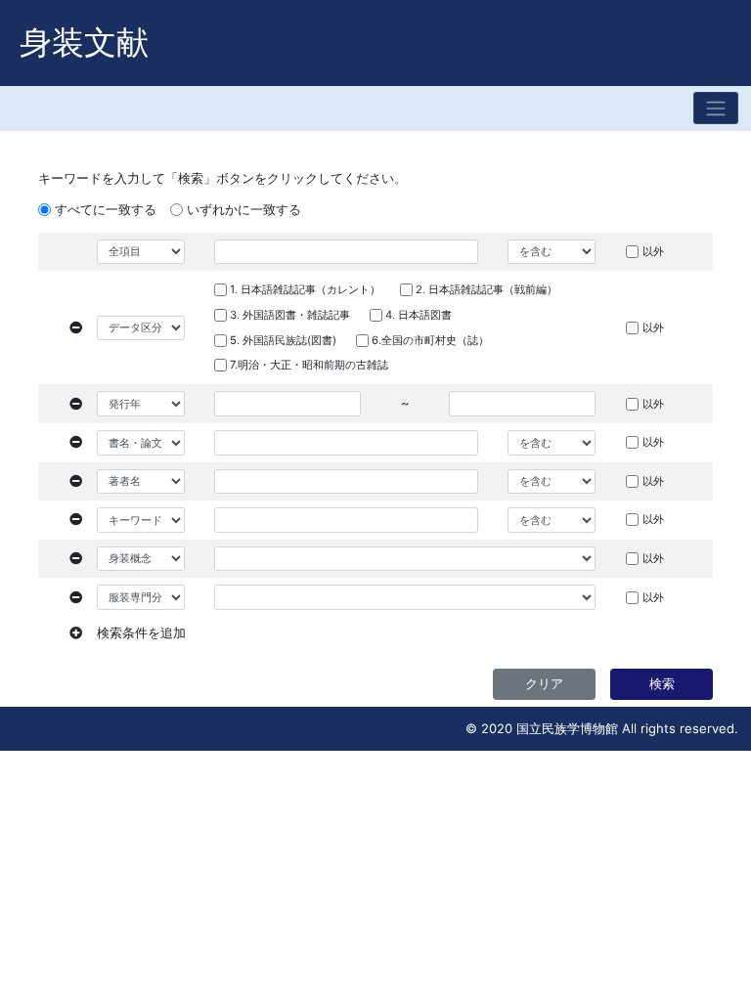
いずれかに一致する (244, 209)
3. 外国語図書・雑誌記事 (290, 315)
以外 (653, 251)
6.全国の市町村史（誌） (430, 340)
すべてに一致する (105, 209)
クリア (544, 683)
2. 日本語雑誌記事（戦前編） (486, 289)
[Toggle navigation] (715, 108)
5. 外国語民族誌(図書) (283, 340)
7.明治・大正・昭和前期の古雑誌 (309, 364)
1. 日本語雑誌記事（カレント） (305, 289)
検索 (662, 683)
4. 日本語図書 (418, 315)
